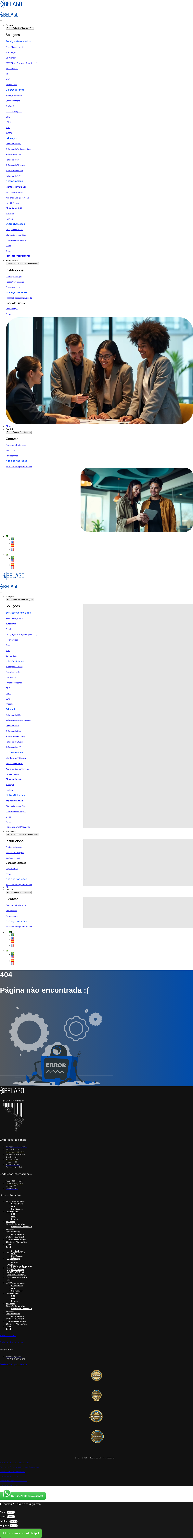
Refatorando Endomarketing (18, 149)
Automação (11, 52)
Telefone (4, 1521)
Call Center (11, 58)
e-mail (3, 1516)
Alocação (10, 213)
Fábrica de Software (14, 192)
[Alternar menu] (1, 20)
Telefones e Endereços (16, 445)
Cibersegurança (12, 1211)
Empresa (4, 1525)
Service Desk (11, 84)
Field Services (12, 68)
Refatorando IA (12, 160)
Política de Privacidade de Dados (14, 1462)
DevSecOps (11, 106)
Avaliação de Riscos (14, 95)
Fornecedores (12, 455)
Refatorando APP (13, 176)
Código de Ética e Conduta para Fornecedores (20, 1467)
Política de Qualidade (9, 1476)
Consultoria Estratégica (16, 240)
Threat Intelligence (14, 111)
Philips (8, 314)
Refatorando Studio (14, 170)
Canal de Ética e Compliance (12, 1472)
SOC (8, 127)
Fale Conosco (8, 1335)
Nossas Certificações (15, 282)
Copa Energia (12, 308)
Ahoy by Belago (14, 207)
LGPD (8, 122)
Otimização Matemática (16, 235)
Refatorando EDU (13, 143)
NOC (8, 79)
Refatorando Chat (13, 154)
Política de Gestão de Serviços (13, 1481)
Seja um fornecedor (12, 1342)
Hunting (9, 219)
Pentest (14, 1219)
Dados (8, 251)
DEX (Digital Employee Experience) (21, 63)
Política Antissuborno (9, 1485)
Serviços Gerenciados (15, 1201)
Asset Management (14, 47)
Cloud (8, 245)
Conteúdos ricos (13, 287)
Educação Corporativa (15, 1224)
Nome (3, 1512)
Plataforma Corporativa (21, 1227)
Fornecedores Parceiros (18, 255)
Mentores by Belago (16, 186)
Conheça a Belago (13, 276)
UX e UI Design (12, 203)
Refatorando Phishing (15, 165)
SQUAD (9, 133)
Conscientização (13, 100)
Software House (13, 1232)
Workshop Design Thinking (17, 198)
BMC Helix (10, 1221)
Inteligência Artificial (14, 229)
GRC (8, 117)
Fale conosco (11, 450)
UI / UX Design (17, 1234)
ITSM (8, 74)
